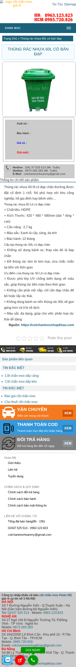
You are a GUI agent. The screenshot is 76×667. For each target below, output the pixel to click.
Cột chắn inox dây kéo (21, 381)
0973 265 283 (23, 627)
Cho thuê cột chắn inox (20, 402)
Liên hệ (12, 469)
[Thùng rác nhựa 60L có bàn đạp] (39, 115)
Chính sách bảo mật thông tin (27, 505)
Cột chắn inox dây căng (22, 375)
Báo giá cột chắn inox (19, 396)
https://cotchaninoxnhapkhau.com (47, 325)
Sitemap (70, 4)
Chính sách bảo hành (22, 498)
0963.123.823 (53, 612)
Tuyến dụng (15, 476)
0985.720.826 (23, 641)
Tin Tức (57, 4)
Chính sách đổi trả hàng (23, 492)
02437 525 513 (18, 612)
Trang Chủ (10, 38)
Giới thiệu (14, 463)
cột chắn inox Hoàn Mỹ (55, 595)
